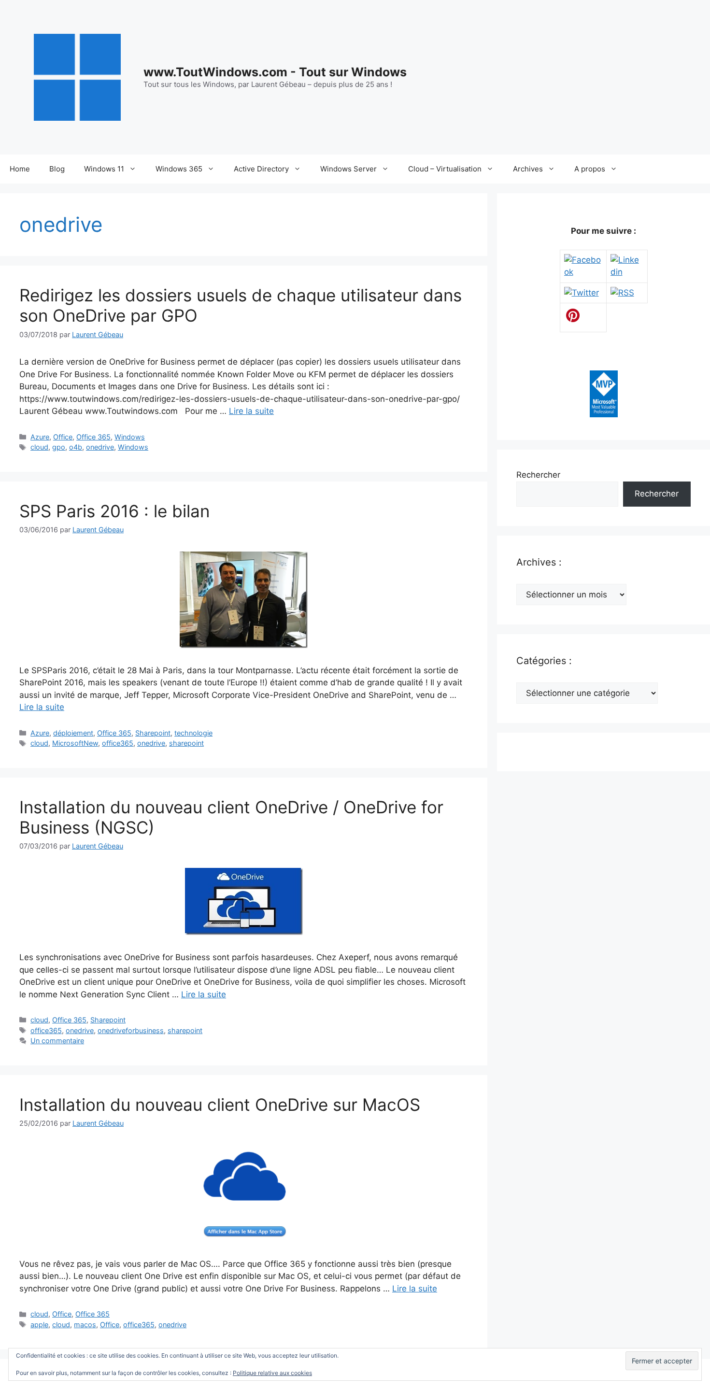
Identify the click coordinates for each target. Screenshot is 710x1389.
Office (62, 437)
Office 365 (93, 437)
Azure (39, 437)
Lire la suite (251, 411)
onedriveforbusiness (131, 1030)
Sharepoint (152, 733)
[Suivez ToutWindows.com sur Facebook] (583, 272)
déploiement (73, 733)
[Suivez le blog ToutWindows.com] (622, 293)
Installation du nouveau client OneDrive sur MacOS (219, 1104)
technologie (193, 733)
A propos (589, 168)
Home (20, 168)
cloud (39, 447)
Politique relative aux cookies (272, 1372)
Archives (528, 168)
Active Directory (261, 168)
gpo (58, 447)
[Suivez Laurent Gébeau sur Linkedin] (627, 272)
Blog (57, 168)
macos (85, 1324)
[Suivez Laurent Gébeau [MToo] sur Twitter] (581, 293)
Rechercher (538, 475)
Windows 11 (104, 168)
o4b (75, 447)
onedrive (100, 447)
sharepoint (186, 743)
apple (39, 1324)
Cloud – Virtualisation (445, 168)
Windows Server (348, 168)
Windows (129, 437)
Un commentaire (57, 1040)
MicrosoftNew (75, 743)
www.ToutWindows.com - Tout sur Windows (275, 72)
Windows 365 (179, 168)
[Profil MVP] (604, 414)
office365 (117, 743)
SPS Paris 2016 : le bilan (114, 511)
